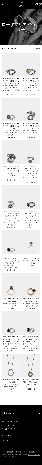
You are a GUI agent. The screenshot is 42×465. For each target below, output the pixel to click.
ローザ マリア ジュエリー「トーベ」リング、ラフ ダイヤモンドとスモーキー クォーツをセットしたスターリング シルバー (31, 219)
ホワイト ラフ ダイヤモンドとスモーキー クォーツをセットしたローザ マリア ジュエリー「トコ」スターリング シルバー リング (11, 219)
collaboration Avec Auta (11, 457)
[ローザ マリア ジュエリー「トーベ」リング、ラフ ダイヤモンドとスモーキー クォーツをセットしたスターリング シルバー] (30, 197)
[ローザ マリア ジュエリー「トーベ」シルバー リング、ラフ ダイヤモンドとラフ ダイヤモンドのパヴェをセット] (11, 109)
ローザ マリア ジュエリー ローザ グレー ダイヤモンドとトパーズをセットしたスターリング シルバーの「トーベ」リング (11, 86)
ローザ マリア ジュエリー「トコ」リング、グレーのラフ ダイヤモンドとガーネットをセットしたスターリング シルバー (31, 174)
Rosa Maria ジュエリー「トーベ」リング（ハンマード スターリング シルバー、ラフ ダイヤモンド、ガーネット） (11, 343)
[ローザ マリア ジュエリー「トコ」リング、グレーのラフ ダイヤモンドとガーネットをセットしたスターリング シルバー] (30, 152)
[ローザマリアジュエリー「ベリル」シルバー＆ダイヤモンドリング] (30, 242)
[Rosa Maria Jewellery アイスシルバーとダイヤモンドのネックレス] (11, 365)
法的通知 (32, 452)
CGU (3, 452)
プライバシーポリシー (21, 452)
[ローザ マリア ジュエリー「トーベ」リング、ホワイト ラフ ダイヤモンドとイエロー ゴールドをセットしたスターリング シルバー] (30, 64)
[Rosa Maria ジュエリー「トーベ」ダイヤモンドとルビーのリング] (30, 285)
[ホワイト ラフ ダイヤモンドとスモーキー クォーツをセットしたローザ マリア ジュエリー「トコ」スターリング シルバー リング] (11, 197)
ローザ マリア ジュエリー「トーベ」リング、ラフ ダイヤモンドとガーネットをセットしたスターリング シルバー (11, 263)
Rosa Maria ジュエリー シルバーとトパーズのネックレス (31, 384)
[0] (39, 4)
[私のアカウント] (32, 4)
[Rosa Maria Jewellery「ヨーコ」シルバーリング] (11, 285)
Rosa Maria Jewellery (11, 78)
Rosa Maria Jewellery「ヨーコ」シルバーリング (11, 303)
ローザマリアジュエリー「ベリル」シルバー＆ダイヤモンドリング (31, 261)
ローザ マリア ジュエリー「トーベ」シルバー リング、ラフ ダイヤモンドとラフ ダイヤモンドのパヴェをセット (11, 130)
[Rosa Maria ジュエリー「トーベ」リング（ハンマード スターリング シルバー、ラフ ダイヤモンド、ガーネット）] (11, 323)
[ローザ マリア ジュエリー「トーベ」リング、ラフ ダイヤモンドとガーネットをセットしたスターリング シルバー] (11, 242)
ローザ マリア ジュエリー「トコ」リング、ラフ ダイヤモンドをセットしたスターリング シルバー (31, 130)
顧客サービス (8, 413)
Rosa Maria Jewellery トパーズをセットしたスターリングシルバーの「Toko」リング (11, 173)
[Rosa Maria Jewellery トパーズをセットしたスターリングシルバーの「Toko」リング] (11, 152)
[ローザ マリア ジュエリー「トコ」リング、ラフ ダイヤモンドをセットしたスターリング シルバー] (30, 109)
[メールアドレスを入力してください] (38, 440)
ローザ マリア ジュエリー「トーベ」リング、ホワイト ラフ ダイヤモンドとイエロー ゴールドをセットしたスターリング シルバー (31, 86)
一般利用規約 (10, 452)
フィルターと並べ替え (10, 48)
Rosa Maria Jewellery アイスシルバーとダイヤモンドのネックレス (11, 385)
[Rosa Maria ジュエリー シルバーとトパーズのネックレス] (30, 365)
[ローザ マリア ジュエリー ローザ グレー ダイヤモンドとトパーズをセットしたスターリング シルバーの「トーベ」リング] (11, 64)
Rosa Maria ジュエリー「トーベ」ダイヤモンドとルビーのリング (31, 303)
